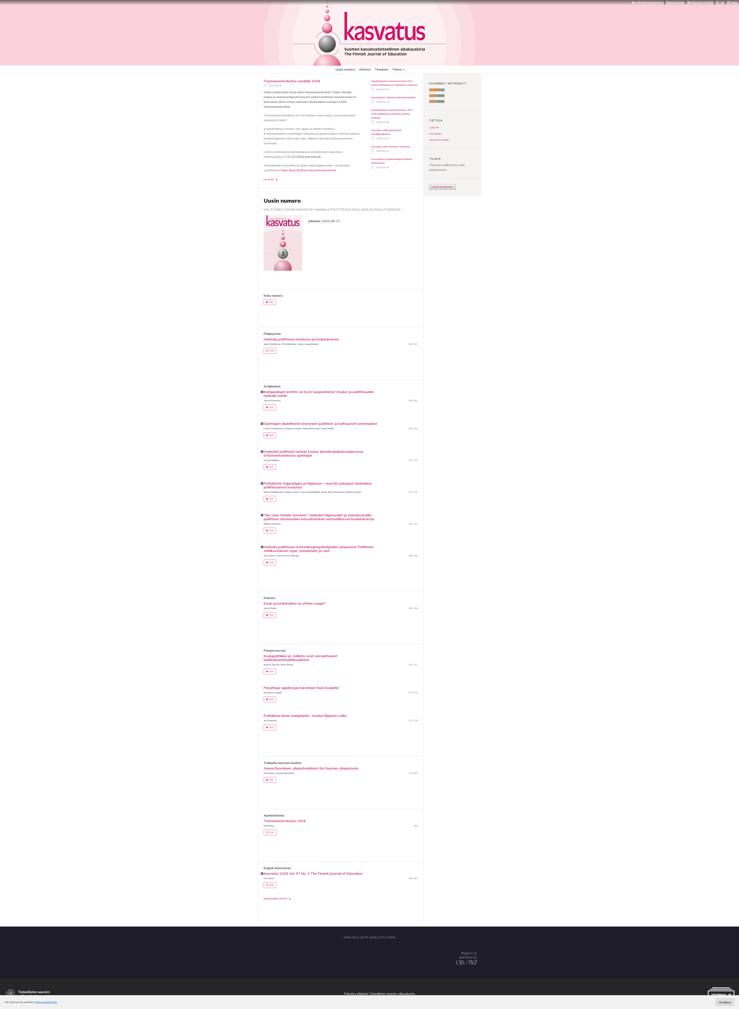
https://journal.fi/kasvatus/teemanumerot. (309, 170)
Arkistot (365, 69)
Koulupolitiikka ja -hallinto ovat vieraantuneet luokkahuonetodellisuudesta (300, 658)
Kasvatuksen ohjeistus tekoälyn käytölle (393, 97)
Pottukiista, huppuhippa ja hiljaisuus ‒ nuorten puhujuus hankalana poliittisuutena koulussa (318, 485)
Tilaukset (381, 69)
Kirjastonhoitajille (439, 139)
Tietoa (397, 69)
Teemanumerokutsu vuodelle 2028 (292, 81)
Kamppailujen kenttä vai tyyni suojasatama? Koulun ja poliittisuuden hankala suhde (319, 394)
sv (722, 2)
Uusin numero (345, 69)
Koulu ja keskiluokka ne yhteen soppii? (295, 603)
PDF (268, 302)
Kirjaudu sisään (702, 2)
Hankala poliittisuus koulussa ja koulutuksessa (301, 339)
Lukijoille (434, 127)
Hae (733, 2)
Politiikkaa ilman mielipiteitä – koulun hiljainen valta (305, 715)
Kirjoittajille (435, 133)
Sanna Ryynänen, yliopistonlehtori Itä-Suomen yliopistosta (311, 768)
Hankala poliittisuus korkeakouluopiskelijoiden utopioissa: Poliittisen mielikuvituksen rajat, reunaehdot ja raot (319, 549)
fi (717, 2)
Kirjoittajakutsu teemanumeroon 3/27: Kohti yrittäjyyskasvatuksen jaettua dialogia (392, 113)
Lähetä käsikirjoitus (649, 2)
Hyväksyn (725, 1002)
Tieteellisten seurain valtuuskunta (392, 994)
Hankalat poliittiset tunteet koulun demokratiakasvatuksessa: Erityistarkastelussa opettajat (314, 453)
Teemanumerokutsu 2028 (285, 821)
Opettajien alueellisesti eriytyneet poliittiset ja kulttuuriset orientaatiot (320, 423)
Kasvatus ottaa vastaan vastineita (390, 146)
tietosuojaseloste (46, 1002)
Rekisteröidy (675, 2)
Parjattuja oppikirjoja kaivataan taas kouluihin (301, 688)
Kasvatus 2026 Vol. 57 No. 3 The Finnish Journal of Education (313, 873)
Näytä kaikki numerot (275, 898)
